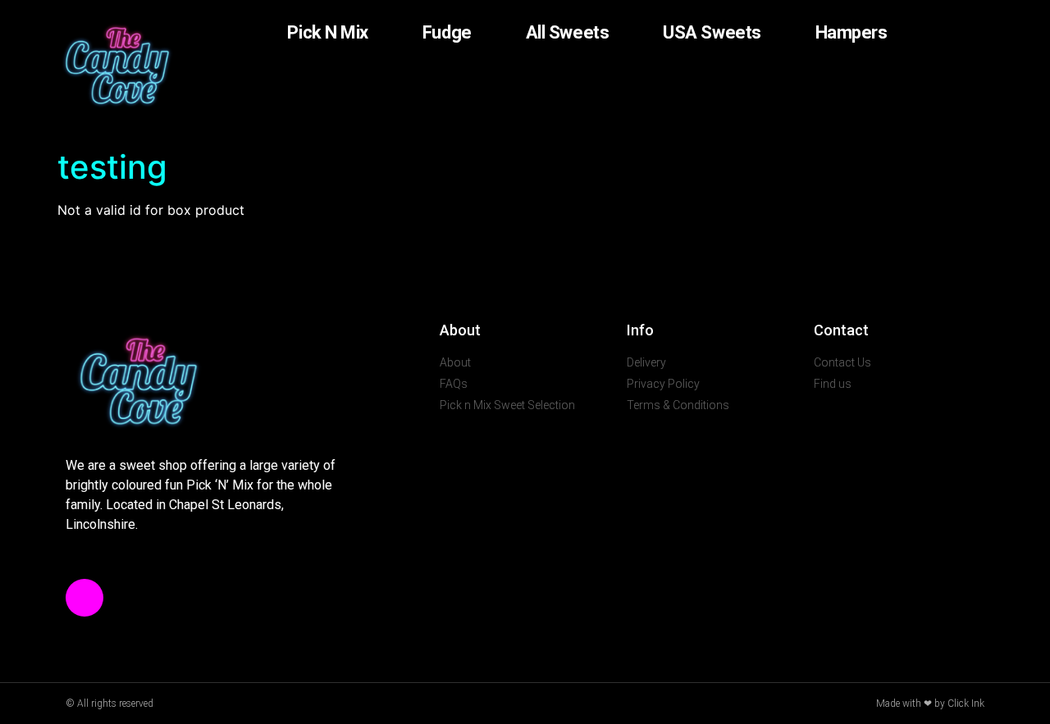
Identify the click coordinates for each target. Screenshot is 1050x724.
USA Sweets (712, 32)
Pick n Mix (327, 32)
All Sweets (567, 32)
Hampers (851, 32)
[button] (915, 33)
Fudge (447, 32)
